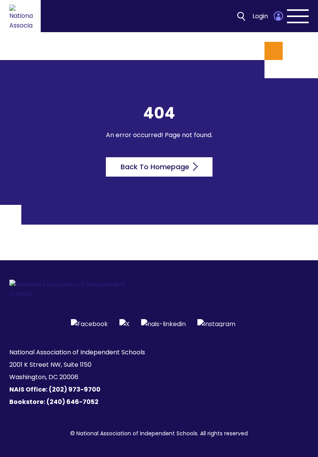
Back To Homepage (156, 167)
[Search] (241, 16)
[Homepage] (21, 16)
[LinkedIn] (163, 323)
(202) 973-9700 (74, 389)
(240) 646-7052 (73, 401)
